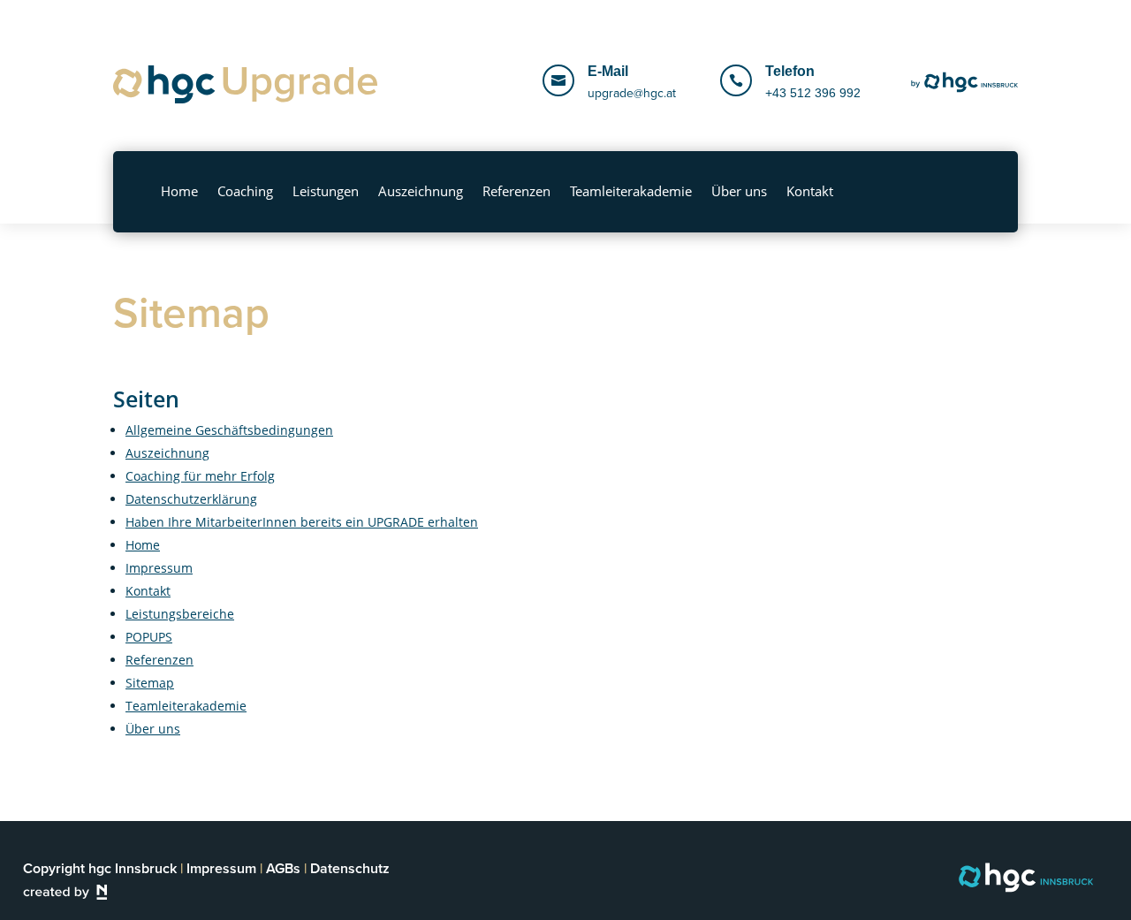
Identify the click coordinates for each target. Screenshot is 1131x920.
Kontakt (809, 191)
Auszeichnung (420, 191)
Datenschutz (350, 868)
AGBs (283, 868)
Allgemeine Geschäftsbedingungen (229, 430)
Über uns (739, 191)
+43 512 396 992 (813, 93)
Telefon (790, 71)
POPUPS (148, 636)
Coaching (245, 191)
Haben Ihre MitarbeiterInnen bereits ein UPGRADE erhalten (301, 521)
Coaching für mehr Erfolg (200, 476)
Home (179, 191)
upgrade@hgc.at (632, 93)
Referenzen (516, 191)
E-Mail (608, 71)
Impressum (159, 567)
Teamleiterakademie (631, 191)
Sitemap (149, 682)
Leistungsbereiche (179, 613)
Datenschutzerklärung (191, 498)
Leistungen (325, 191)
